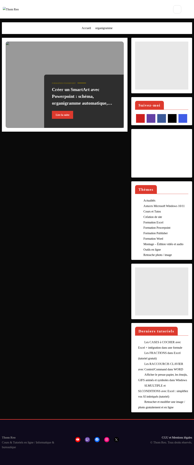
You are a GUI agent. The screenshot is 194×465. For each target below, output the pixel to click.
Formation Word (153, 238)
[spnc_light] (189, 10)
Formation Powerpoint (64, 83)
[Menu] (164, 9)
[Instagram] (182, 118)
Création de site (152, 217)
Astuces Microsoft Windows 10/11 (164, 206)
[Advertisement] (161, 66)
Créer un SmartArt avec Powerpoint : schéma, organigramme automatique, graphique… (80, 97)
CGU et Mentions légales (177, 437)
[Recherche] (177, 9)
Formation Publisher (155, 233)
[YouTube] (140, 118)
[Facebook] (161, 118)
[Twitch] (151, 118)
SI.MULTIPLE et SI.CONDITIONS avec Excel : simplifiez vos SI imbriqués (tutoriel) (163, 391)
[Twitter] (172, 118)
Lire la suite (62, 115)
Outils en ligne (152, 249)
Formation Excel (153, 222)
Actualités (149, 200)
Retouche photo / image (157, 254)
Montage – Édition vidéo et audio (163, 244)
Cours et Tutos (152, 211)
